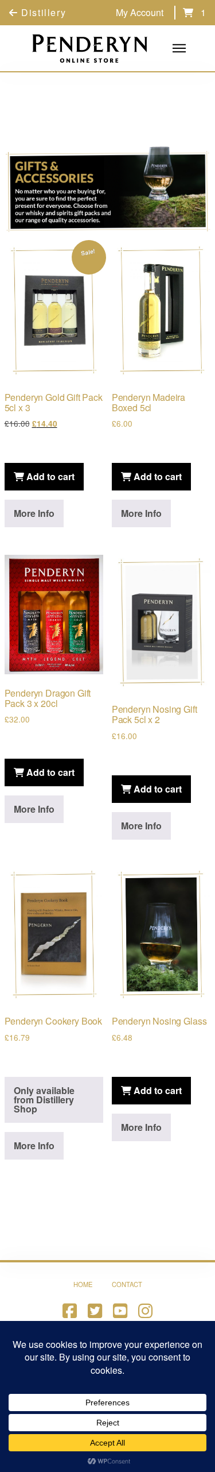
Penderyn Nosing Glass (159, 1020)
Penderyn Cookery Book (54, 1020)
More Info (34, 513)
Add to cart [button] (49, 476)
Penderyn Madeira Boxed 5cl (148, 402)
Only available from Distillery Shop (44, 1099)
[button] (188, 12)
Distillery (42, 12)
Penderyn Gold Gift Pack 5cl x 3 (54, 402)
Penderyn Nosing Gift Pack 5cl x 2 (154, 714)
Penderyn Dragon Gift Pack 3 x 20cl (48, 698)
